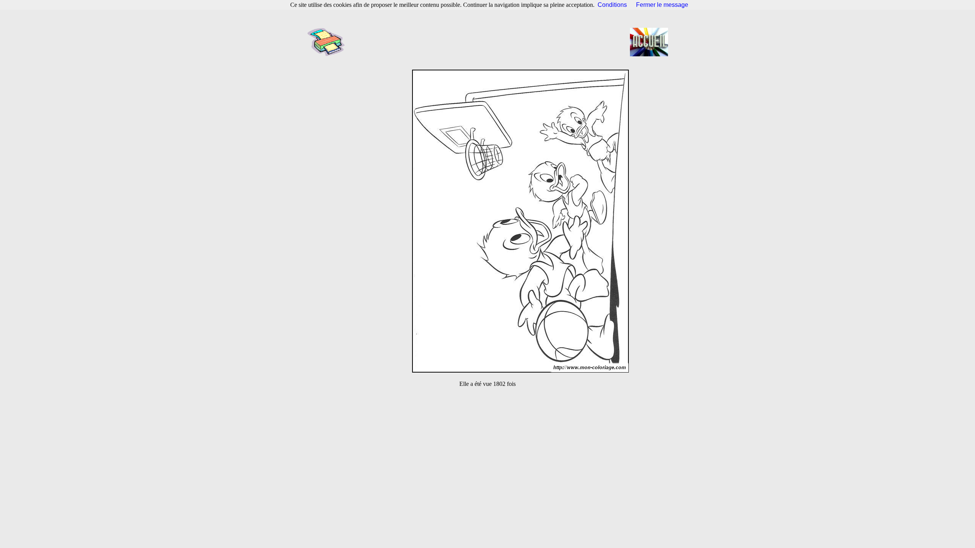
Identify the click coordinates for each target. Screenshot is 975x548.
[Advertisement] (489, 42)
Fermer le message (662, 5)
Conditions (612, 5)
